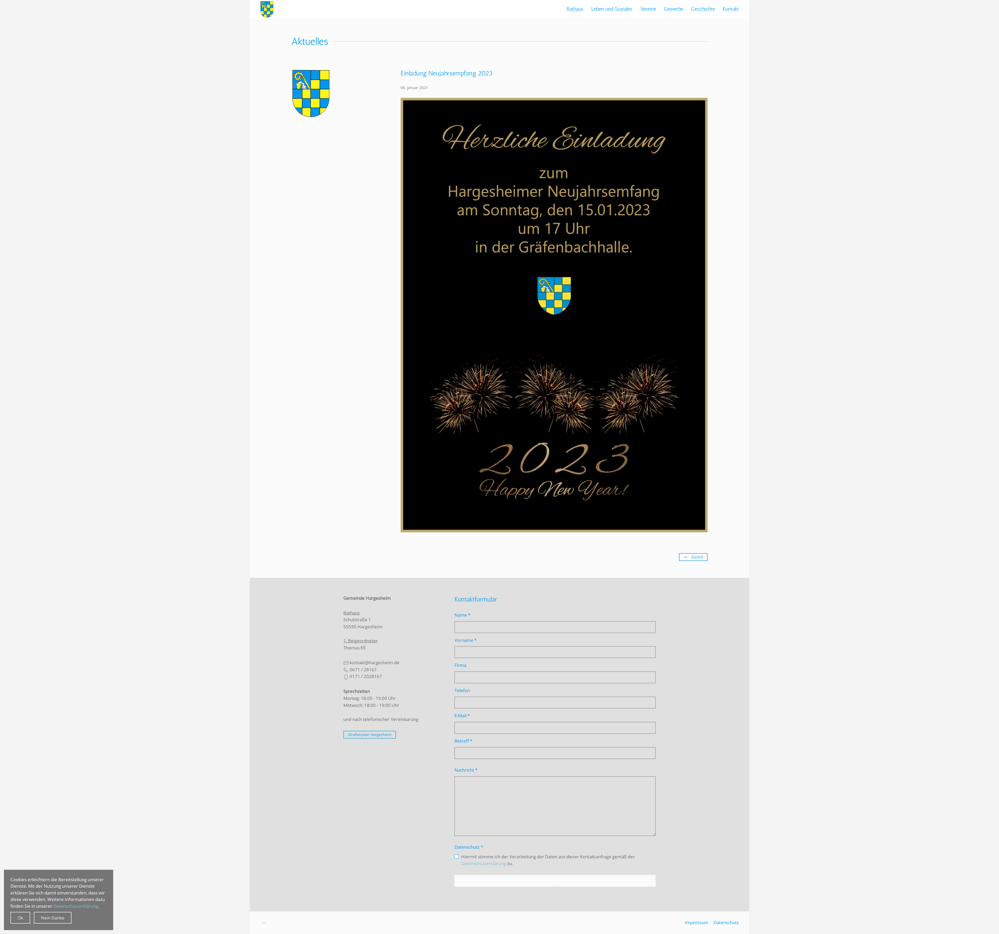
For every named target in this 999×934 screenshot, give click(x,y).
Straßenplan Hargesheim (370, 734)
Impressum (696, 922)
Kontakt (731, 9)
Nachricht (465, 770)
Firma (460, 665)
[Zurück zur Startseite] (267, 9)
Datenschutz (468, 847)
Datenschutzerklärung (483, 863)
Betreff (463, 741)
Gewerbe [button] (673, 9)
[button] (263, 923)
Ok (20, 918)
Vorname (465, 640)
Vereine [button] (648, 9)
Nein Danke (53, 918)
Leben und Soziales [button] (611, 9)
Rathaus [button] (575, 9)
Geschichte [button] (703, 9)
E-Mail (462, 716)
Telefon (462, 690)
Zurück (697, 556)
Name (462, 615)
